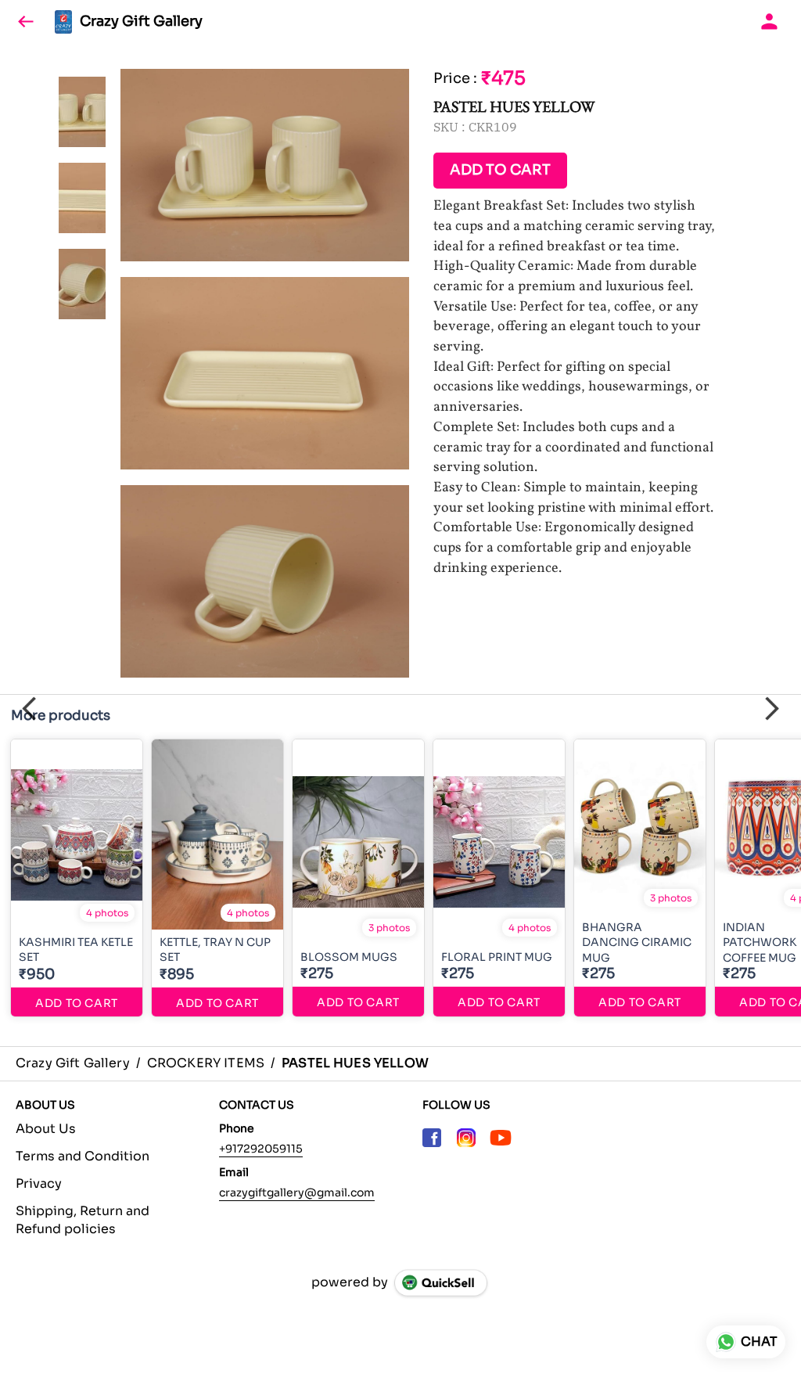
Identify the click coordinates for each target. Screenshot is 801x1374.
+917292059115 (261, 1149)
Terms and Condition (82, 1156)
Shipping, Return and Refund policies (82, 1220)
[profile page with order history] (769, 22)
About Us (46, 1128)
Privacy (39, 1183)
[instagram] (466, 1137)
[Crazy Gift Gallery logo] (63, 22)
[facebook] (431, 1137)
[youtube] (500, 1137)
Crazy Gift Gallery (141, 22)
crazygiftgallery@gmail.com (297, 1192)
